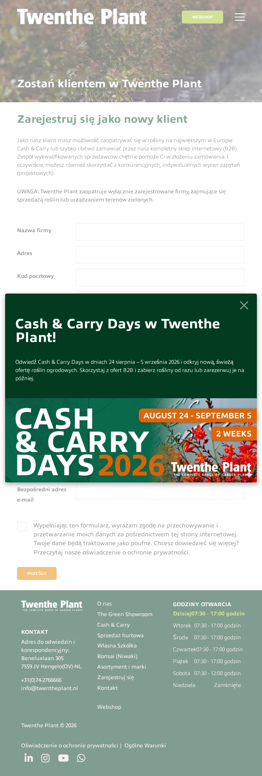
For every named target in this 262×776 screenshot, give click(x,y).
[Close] (244, 305)
